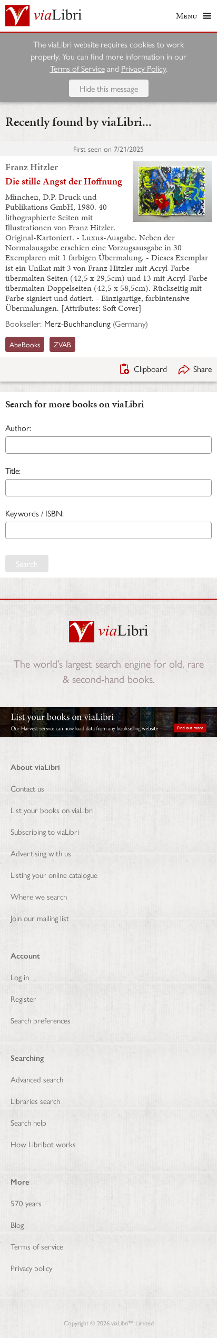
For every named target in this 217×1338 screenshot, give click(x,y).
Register (23, 998)
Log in (20, 976)
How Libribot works (43, 1143)
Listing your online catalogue (54, 874)
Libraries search (35, 1100)
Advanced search (37, 1079)
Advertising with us (41, 852)
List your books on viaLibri (52, 809)
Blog (17, 1224)
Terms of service (37, 1246)
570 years (26, 1202)
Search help (28, 1122)
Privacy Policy (143, 68)
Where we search (39, 896)
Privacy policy (31, 1267)
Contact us (27, 788)
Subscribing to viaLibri (45, 831)
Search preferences (41, 1020)
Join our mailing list (40, 917)
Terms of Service (77, 68)
